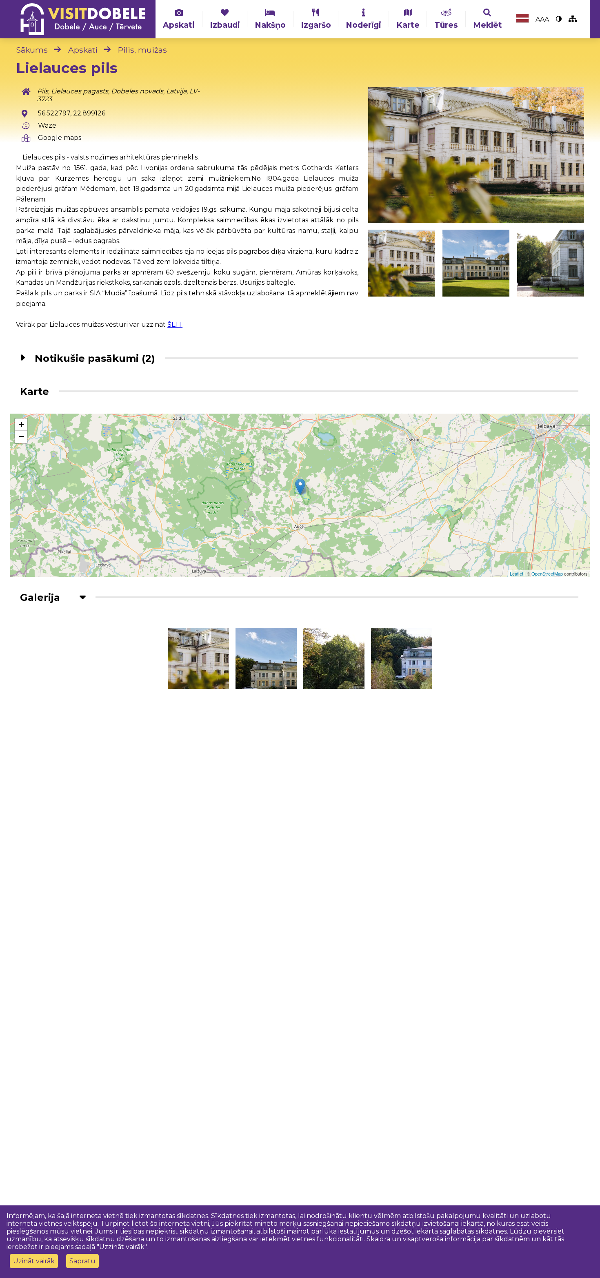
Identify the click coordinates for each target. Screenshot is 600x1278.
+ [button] (21, 424)
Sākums (32, 50)
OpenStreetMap (547, 573)
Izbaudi (225, 24)
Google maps (59, 138)
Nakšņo (270, 24)
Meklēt (487, 24)
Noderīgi (363, 24)
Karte (408, 24)
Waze (47, 125)
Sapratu (82, 1261)
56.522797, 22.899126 (71, 113)
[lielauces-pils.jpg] (475, 263)
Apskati (179, 24)
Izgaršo (316, 24)
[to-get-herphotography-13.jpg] (476, 155)
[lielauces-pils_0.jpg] (401, 658)
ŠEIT (174, 324)
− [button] (21, 437)
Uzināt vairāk (34, 1261)
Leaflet (516, 573)
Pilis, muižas (142, 50)
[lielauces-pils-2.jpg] (550, 263)
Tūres (446, 24)
